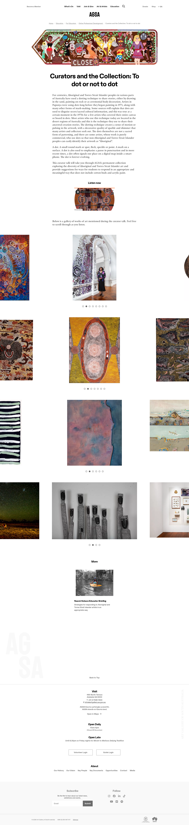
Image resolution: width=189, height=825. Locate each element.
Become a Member (34, 6)
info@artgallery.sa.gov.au (95, 702)
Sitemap (75, 820)
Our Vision (70, 770)
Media (132, 770)
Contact (123, 770)
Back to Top (94, 678)
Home (51, 23)
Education (60, 23)
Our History (59, 770)
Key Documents (96, 770)
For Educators (71, 23)
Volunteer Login (80, 752)
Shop (154, 6)
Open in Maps (93, 714)
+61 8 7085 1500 (95, 700)
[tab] (83, 306)
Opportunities (111, 770)
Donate (145, 6)
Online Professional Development (91, 23)
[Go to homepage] (94, 14)
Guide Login (108, 752)
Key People (82, 770)
